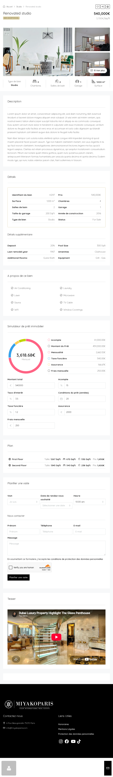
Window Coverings (73, 309)
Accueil (9, 6)
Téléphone (46, 525)
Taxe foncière (15, 406)
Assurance (64, 406)
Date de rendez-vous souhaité (52, 497)
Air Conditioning (22, 288)
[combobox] (23, 502)
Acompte (63, 379)
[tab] (56, 459)
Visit (10, 495)
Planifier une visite (18, 577)
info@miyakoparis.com (17, 728)
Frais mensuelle (16, 419)
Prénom (12, 525)
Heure (77, 495)
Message (12, 537)
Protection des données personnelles (76, 734)
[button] (97, 6)
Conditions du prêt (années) (73, 392)
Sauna (17, 302)
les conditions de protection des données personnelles (75, 559)
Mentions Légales (66, 729)
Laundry (67, 288)
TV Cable (68, 302)
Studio (19, 6)
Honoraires (63, 724)
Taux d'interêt (15, 392)
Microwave (68, 295)
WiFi (16, 309)
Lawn (17, 295)
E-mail (77, 525)
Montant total (15, 379)
